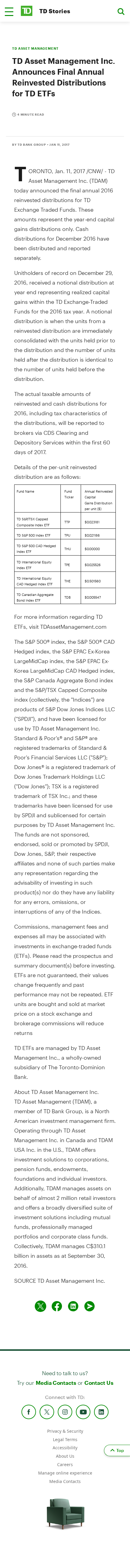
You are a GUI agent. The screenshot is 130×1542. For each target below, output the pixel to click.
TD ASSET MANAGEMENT (35, 48)
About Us (65, 1456)
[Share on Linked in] (73, 1306)
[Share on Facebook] (57, 1306)
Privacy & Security (65, 1431)
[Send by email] (89, 1306)
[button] (9, 12)
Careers (65, 1464)
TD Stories (54, 11)
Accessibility (65, 1447)
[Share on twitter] (40, 1306)
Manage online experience (65, 1473)
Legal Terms (65, 1439)
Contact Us (98, 1382)
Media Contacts (56, 1382)
